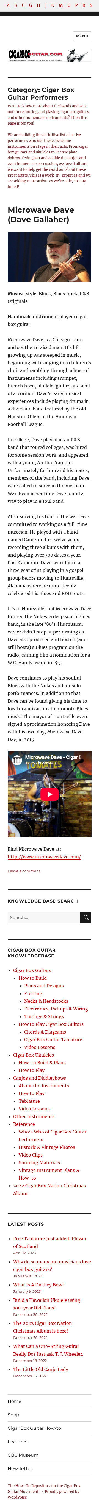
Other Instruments (33, 1116)
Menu (82, 36)
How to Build (33, 978)
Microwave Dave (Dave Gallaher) (41, 214)
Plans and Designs (44, 985)
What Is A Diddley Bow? (38, 1285)
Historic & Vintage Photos (47, 1147)
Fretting (33, 993)
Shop (13, 1414)
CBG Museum (23, 1455)
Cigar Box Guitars (32, 970)
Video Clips (31, 1155)
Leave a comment (24, 871)
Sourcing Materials (39, 1162)
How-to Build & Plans (42, 1062)
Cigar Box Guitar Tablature (53, 1039)
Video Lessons (39, 1047)
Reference (24, 1124)
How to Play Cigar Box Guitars (51, 1024)
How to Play (32, 1070)
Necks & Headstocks (46, 1001)
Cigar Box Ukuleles (33, 1055)
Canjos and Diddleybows (39, 1078)
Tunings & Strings (44, 1016)
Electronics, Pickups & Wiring (56, 1009)
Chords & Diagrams (45, 1032)
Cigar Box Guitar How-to (34, 1428)
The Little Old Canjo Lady (40, 1369)
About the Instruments (44, 1085)
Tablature (29, 1101)
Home (14, 1401)
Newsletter (20, 1468)
